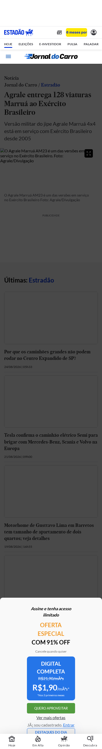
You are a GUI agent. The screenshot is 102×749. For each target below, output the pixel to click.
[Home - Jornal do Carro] (51, 56)
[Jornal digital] (59, 32)
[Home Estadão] (18, 32)
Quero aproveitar (51, 708)
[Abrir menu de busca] (93, 56)
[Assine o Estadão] (76, 32)
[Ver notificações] (93, 32)
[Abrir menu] (8, 56)
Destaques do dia (51, 732)
